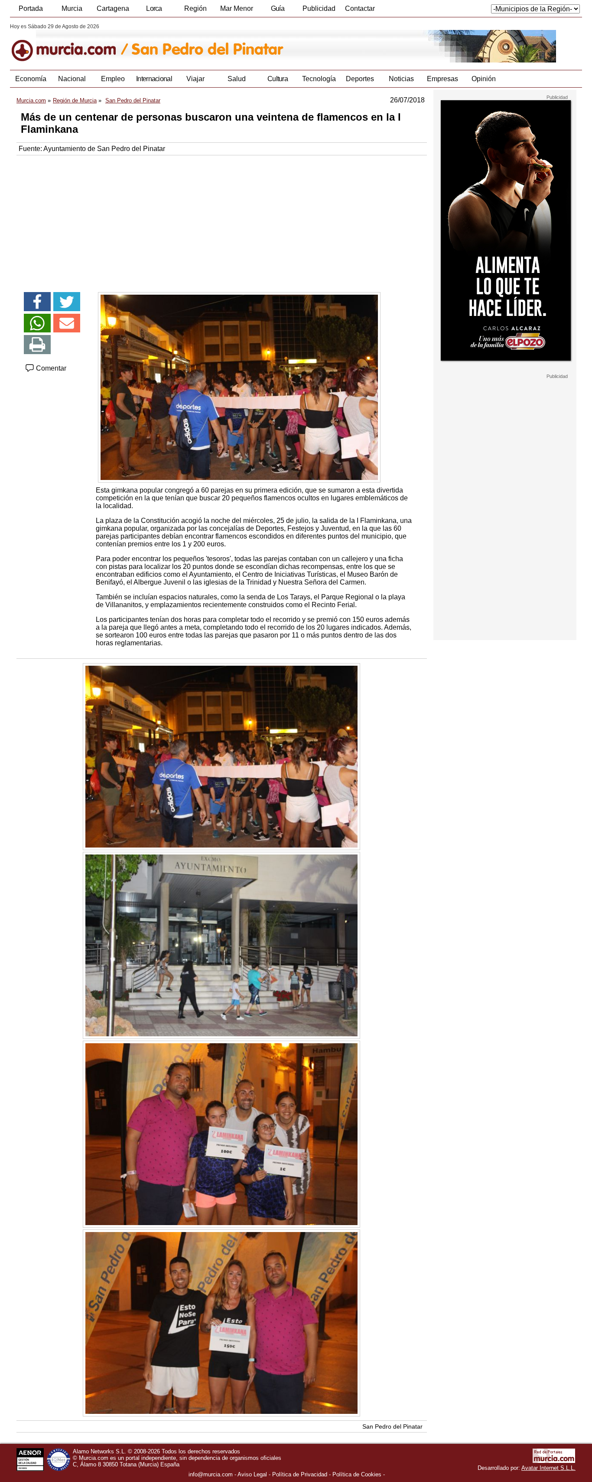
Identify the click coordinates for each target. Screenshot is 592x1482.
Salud (237, 78)
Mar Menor (236, 8)
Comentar (50, 368)
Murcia (72, 8)
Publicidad (319, 8)
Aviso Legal (252, 1474)
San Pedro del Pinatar (392, 1426)
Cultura (277, 78)
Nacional (72, 78)
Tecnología (319, 78)
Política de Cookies (356, 1474)
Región (195, 8)
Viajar (195, 78)
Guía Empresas (277, 11)
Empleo (113, 78)
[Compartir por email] (66, 323)
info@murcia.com (211, 1474)
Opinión (484, 78)
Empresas (442, 78)
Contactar (360, 8)
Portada (31, 8)
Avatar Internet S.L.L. (548, 1468)
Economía (30, 78)
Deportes (360, 78)
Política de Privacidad (299, 1474)
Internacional (154, 78)
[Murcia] (69, 43)
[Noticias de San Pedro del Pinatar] (221, 43)
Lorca (154, 8)
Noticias (401, 78)
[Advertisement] (221, 220)
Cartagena (113, 8)
